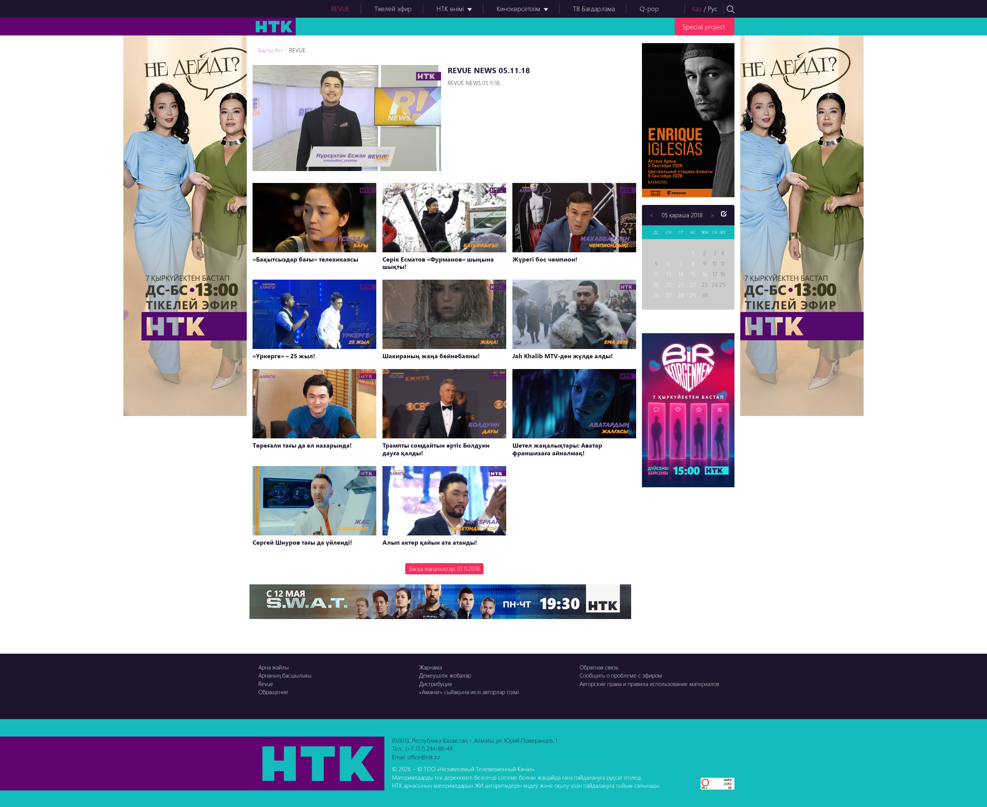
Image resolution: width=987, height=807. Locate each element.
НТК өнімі (450, 8)
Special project (703, 26)
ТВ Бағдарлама (594, 8)
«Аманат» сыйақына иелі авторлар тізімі (469, 692)
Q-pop (649, 8)
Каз (697, 8)
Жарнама (430, 667)
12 (656, 274)
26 (656, 295)
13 (668, 274)
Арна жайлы (273, 667)
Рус (713, 8)
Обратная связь (598, 667)
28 (681, 295)
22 (693, 285)
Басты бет (270, 50)
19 (656, 285)
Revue (265, 684)
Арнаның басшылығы (285, 675)
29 (693, 295)
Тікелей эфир (393, 8)
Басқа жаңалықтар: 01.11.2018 (444, 568)
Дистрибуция (435, 684)
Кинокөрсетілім (518, 8)
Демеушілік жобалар (445, 675)
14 (680, 274)
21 (680, 285)
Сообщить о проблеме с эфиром (620, 675)
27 (669, 295)
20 (668, 285)
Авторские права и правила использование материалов (649, 684)
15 (693, 274)
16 (704, 274)
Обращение (273, 692)
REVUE (340, 8)
